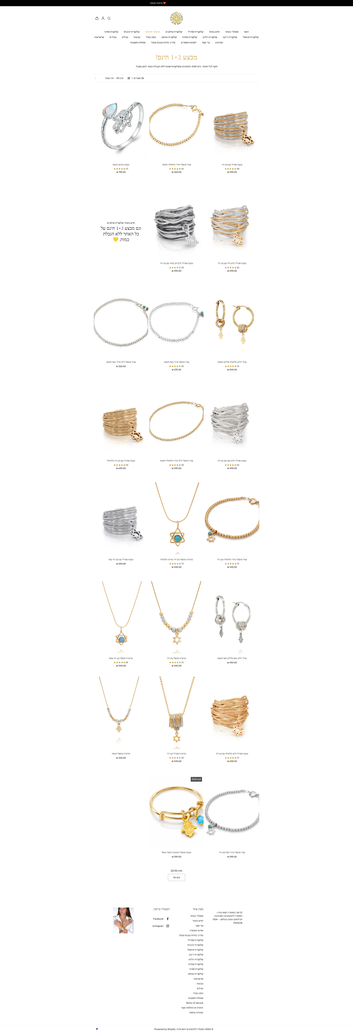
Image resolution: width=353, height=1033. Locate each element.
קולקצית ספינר (111, 31)
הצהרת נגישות (196, 1012)
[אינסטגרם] (167, 926)
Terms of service (194, 1002)
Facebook (158, 918)
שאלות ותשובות (137, 42)
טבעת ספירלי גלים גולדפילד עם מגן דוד (232, 753)
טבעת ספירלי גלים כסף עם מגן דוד (232, 461)
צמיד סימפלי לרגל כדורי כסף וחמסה (121, 362)
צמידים (112, 37)
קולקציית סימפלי (251, 37)
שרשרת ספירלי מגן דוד (176, 753)
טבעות (137, 37)
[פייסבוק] (167, 919)
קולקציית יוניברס (132, 31)
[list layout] (132, 78)
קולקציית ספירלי (195, 31)
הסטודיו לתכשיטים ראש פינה (191, 1029)
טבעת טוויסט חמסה (121, 164)
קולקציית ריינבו (230, 37)
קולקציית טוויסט (169, 37)
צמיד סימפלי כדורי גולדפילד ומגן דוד (232, 559)
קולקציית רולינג (210, 37)
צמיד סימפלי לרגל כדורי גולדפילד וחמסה (176, 461)
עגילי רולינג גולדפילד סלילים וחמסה (232, 362)
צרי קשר (206, 42)
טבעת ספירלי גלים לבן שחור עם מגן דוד (176, 263)
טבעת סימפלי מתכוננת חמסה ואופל (176, 852)
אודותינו (219, 42)
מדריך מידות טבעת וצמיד (163, 42)
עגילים (125, 37)
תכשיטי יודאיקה (152, 31)
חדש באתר (214, 31)
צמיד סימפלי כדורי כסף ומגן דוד (232, 852)
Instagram (158, 925)
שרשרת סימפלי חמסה (121, 753)
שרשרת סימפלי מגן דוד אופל (121, 658)
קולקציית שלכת (189, 37)
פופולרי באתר (231, 31)
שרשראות (99, 37)
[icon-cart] (97, 18)
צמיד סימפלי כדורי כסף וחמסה (176, 362)
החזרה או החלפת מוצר (192, 1007)
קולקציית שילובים (174, 31)
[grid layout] (128, 78)
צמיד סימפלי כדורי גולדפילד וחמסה (176, 164)
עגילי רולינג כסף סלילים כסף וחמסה (232, 658)
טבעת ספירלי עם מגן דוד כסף (121, 559)
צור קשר (199, 925)
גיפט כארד (151, 37)
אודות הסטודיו (196, 930)
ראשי (246, 31)
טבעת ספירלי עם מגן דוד (232, 164)
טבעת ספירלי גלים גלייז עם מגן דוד (232, 263)
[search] (109, 18)
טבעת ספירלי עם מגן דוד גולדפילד (121, 461)
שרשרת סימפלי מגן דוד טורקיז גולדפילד (176, 559)
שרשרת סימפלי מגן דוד (176, 658)
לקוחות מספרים (188, 42)
